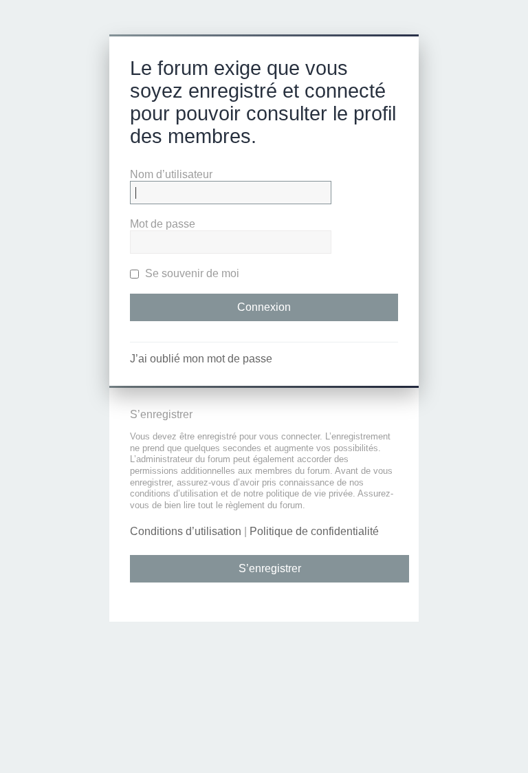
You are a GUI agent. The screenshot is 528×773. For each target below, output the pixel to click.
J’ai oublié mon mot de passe (201, 358)
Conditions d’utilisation (185, 531)
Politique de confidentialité (314, 531)
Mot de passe (162, 224)
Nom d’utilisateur (171, 174)
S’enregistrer (270, 568)
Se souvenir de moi (190, 273)
